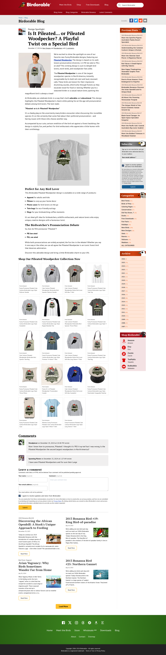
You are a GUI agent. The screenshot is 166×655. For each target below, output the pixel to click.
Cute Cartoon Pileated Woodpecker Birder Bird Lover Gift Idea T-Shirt (73, 290)
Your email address (28, 484)
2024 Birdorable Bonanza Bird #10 (132, 85)
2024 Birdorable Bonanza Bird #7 (132, 113)
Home (21, 18)
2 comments (70, 48)
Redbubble (132, 365)
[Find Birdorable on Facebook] (63, 622)
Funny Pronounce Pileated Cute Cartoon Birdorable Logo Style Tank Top (97, 290)
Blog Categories (72, 12)
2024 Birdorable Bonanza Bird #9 (132, 95)
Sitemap (91, 636)
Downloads (92, 4)
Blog (106, 4)
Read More (24, 554)
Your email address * (129, 157)
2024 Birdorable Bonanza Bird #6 (132, 123)
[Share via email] (145, 20)
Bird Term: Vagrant (25, 560)
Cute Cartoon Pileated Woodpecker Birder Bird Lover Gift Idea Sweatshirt (73, 391)
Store (77, 630)
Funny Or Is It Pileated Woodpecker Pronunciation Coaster (50, 391)
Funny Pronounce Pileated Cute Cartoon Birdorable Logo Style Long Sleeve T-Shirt (74, 424)
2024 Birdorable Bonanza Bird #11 (132, 77)
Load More (63, 606)
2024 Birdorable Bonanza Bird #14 (132, 45)
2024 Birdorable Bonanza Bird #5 (132, 131)
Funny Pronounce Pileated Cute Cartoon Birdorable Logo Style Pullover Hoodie (28, 290)
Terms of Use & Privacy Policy (95, 651)
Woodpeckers (58, 48)
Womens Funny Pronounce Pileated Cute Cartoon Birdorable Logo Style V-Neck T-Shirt (51, 424)
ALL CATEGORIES (128, 245)
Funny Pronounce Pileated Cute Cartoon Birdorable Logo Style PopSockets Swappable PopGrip (97, 391)
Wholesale (90, 630)
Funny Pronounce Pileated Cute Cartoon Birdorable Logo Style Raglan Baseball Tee (51, 324)
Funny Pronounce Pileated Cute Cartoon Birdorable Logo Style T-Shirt (97, 324)
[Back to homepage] (39, 4)
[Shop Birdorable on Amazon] (96, 622)
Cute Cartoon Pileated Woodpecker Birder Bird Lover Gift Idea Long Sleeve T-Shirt (73, 357)
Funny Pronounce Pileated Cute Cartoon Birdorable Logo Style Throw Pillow (28, 391)
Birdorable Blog (32, 21)
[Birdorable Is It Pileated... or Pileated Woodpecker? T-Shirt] (35, 70)
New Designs (46, 48)
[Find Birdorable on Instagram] (76, 622)
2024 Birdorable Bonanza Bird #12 (132, 61)
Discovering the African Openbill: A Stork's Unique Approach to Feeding (37, 524)
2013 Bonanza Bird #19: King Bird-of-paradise (82, 520)
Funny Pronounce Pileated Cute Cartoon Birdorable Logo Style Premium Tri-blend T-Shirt (51, 357)
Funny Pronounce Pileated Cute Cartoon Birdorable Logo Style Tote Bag (97, 357)
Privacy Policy (57, 501)
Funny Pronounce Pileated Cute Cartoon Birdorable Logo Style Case (28, 424)
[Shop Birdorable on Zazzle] (89, 622)
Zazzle (47, 386)
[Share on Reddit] (140, 20)
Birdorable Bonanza (88, 12)
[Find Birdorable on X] (69, 622)
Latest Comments (105, 12)
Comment (55, 476)
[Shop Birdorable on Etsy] (102, 622)
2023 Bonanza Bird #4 (26, 518)
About (73, 636)
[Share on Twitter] (136, 20)
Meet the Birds (65, 4)
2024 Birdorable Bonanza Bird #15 (132, 35)
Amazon (24, 286)
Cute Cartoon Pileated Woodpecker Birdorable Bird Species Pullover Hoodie (50, 290)
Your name (25, 476)
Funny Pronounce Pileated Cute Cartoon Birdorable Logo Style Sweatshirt (28, 324)
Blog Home (58, 12)
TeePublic (132, 359)
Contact (82, 636)
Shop (79, 4)
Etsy (129, 346)
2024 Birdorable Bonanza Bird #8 (132, 103)
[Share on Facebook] (131, 20)
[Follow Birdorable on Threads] (83, 622)
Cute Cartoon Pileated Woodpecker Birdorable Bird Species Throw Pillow (73, 324)
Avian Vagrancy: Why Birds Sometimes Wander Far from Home (35, 566)
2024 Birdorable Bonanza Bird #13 (132, 53)
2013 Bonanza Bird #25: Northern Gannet (81, 562)
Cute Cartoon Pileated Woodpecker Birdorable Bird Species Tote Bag (27, 357)
